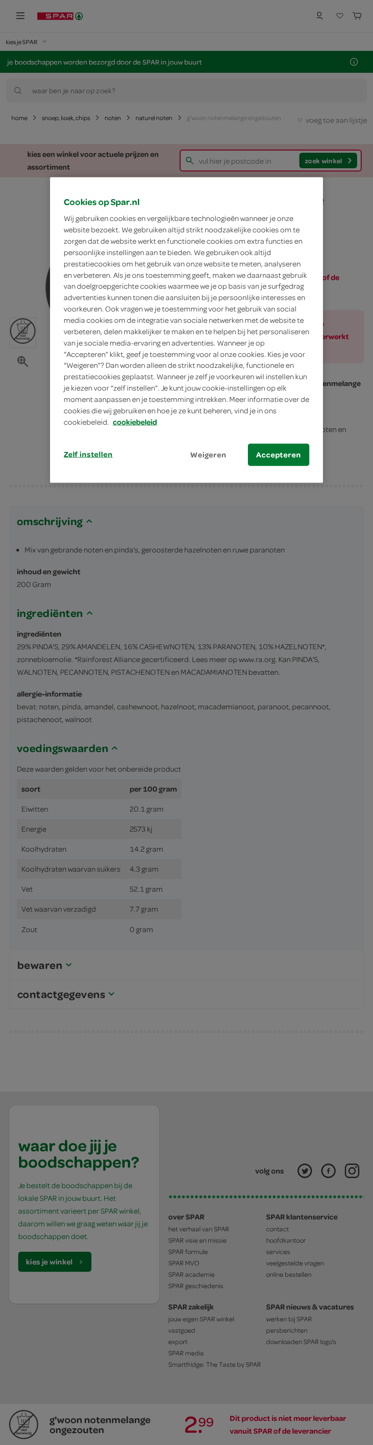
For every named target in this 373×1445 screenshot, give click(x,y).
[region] (186, 329)
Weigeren (208, 454)
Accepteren (278, 454)
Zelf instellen (88, 454)
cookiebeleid (135, 421)
